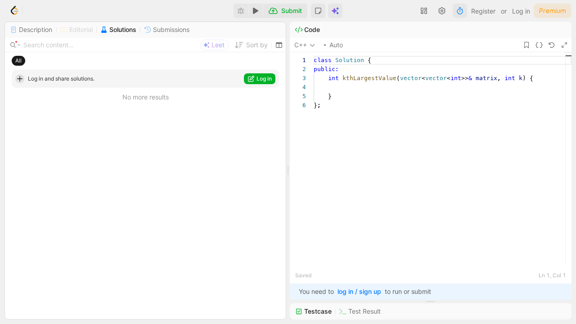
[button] (318, 11)
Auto (336, 45)
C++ (300, 45)
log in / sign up (359, 291)
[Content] (16, 45)
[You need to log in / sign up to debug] (241, 11)
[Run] (255, 11)
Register (483, 11)
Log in (521, 11)
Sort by (257, 45)
